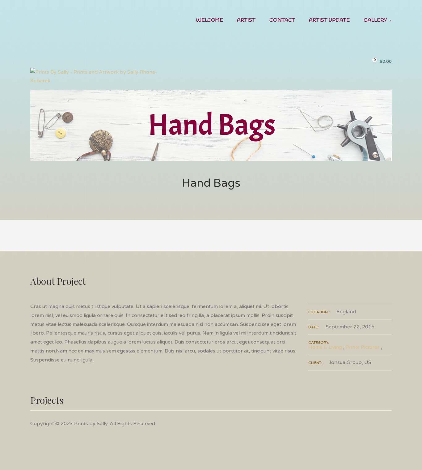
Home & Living (325, 347)
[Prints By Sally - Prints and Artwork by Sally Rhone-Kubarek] (100, 76)
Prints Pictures (363, 347)
